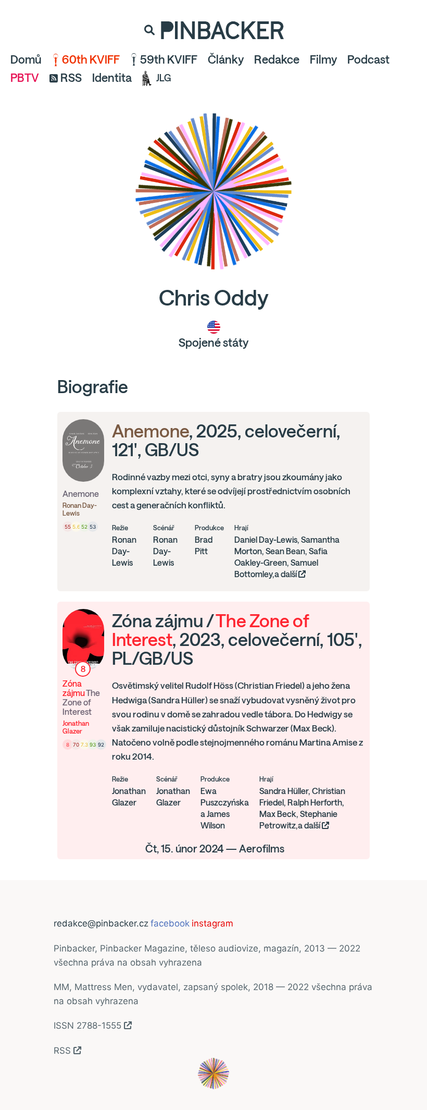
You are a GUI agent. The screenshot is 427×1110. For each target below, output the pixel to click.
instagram (212, 923)
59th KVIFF (168, 59)
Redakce (276, 59)
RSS (71, 77)
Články (226, 59)
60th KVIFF (91, 59)
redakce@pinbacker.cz (101, 923)
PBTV (24, 77)
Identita (112, 77)
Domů (26, 59)
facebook (170, 923)
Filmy (323, 59)
